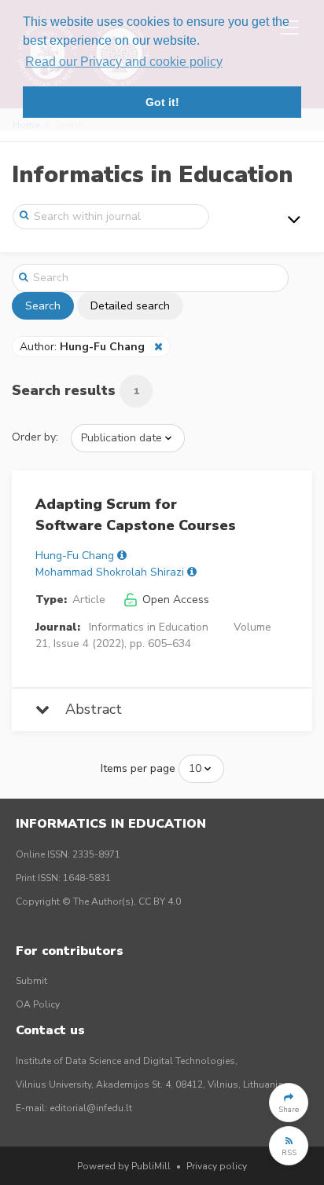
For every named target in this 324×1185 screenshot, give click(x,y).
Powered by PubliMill (124, 1166)
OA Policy (38, 1004)
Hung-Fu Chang (74, 555)
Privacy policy (216, 1166)
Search (43, 305)
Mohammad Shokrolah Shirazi (109, 572)
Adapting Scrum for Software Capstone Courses (135, 515)
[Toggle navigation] (294, 219)
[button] (288, 1102)
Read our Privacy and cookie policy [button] (124, 61)
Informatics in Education (152, 175)
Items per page (138, 768)
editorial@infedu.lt (91, 1108)
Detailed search (130, 305)
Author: (82, 346)
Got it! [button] (162, 102)
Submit (31, 981)
